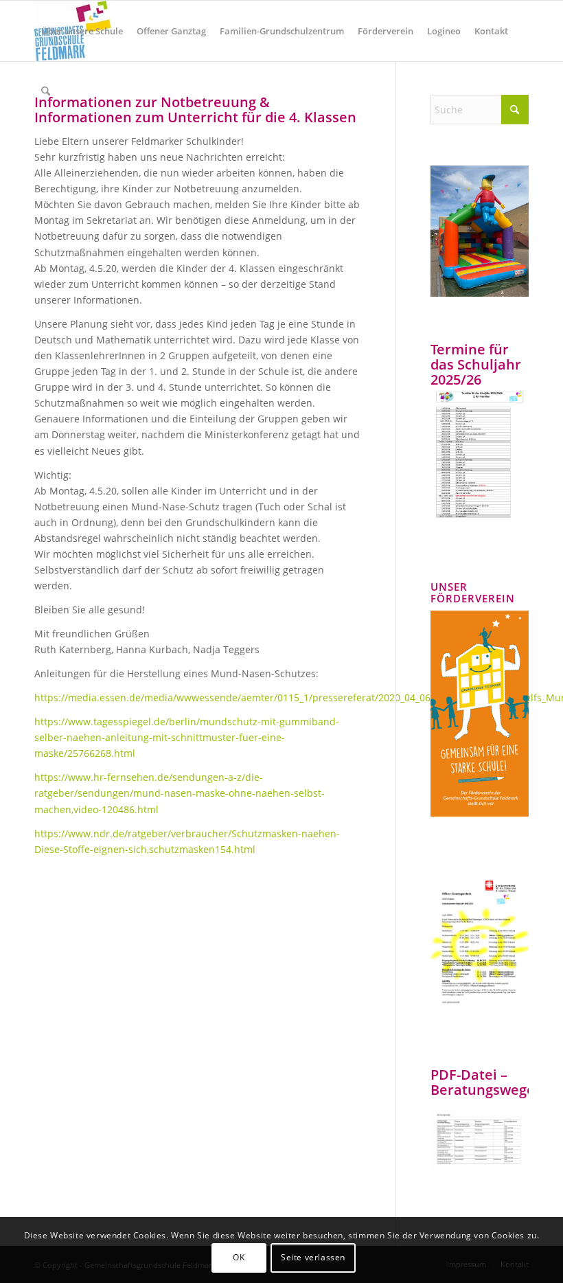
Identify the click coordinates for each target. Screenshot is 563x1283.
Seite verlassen (313, 1257)
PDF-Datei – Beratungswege (482, 1082)
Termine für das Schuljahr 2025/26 (475, 364)
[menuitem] (82, 31)
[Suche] (45, 91)
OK (238, 1257)
